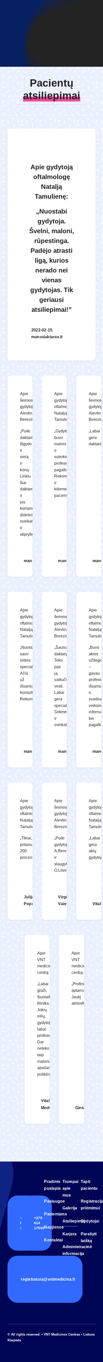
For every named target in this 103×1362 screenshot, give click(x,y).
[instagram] (17, 1345)
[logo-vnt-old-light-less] (24, 1178)
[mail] (25, 1345)
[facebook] (9, 1345)
